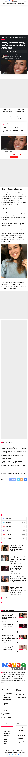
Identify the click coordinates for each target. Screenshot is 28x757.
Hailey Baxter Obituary (11, 127)
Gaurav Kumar (8, 54)
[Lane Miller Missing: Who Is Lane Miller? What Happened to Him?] (23, 647)
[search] (21, 1)
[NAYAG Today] (13, 1)
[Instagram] (14, 530)
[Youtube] (14, 534)
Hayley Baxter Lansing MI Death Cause (13, 131)
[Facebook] (14, 519)
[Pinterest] (14, 526)
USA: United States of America (16, 473)
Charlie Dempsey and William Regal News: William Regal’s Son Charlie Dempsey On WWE (12, 457)
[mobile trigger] (2, 1)
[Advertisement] (14, 20)
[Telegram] (14, 538)
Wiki (12, 573)
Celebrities (13, 563)
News (3, 39)
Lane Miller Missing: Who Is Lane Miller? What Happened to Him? (9, 647)
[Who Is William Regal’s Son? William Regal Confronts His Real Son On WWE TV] (5, 548)
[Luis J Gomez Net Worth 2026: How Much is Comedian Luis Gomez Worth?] (5, 568)
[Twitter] (14, 522)
